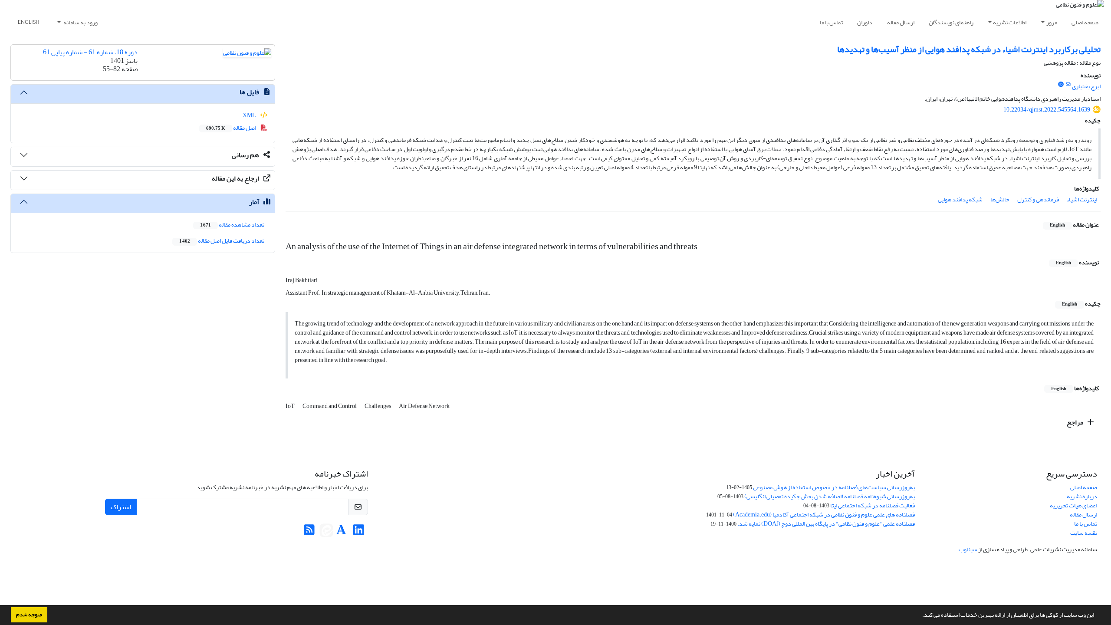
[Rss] (309, 532)
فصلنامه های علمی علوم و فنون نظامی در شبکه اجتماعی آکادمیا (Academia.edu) (824, 514)
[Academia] (341, 532)
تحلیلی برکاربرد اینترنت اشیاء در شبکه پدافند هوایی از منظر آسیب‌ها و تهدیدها (969, 49)
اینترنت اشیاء (1082, 199)
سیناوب (968, 549)
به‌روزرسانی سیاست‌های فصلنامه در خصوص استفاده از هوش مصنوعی (834, 487)
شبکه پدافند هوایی (960, 199)
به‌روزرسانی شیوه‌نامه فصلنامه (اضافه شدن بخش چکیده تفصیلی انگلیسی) (829, 496)
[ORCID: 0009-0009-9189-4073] (1060, 84)
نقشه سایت (1083, 533)
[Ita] (326, 532)
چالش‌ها (999, 199)
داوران (864, 22)
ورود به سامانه (80, 22)
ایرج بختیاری (1086, 86)
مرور (1051, 22)
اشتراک (121, 506)
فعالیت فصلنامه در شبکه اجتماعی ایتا (872, 505)
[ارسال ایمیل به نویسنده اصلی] (1068, 84)
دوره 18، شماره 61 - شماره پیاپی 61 (90, 52)
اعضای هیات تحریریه (1073, 505)
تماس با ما (831, 22)
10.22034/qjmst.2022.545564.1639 (1046, 109)
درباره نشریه (1082, 496)
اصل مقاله (231, 128)
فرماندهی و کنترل (1038, 199)
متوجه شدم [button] (29, 614)
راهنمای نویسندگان (951, 22)
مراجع (1076, 422)
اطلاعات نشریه (1009, 22)
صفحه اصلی (1085, 22)
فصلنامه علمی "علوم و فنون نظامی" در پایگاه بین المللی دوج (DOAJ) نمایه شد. (826, 524)
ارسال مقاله (900, 22)
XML (250, 115)
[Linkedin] (358, 532)
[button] (920, 616)
